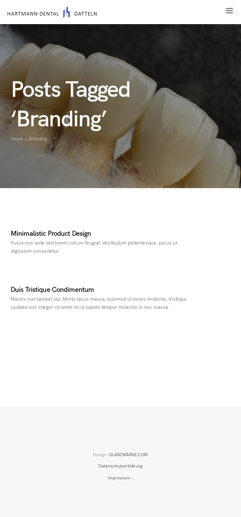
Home (17, 138)
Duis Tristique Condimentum (52, 289)
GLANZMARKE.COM (128, 454)
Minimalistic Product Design (51, 233)
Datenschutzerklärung (120, 465)
